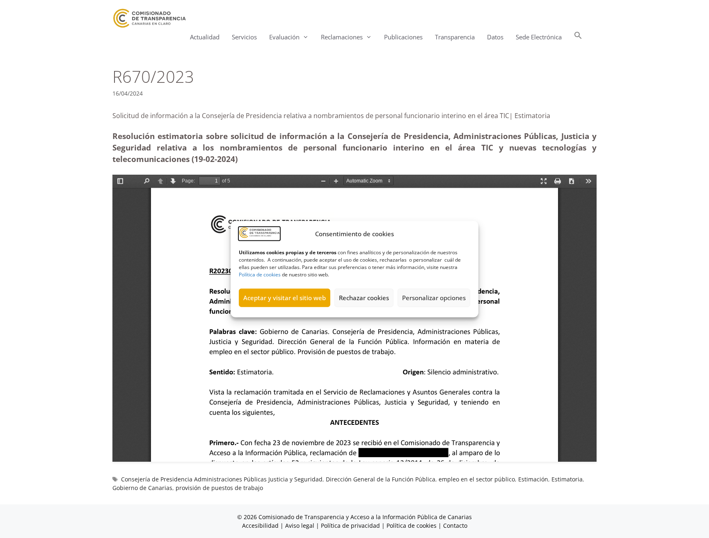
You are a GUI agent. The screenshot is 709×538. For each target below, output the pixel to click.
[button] (578, 37)
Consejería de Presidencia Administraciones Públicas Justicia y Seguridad (221, 479)
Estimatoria (567, 479)
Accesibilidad (261, 525)
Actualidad (205, 37)
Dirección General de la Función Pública (380, 479)
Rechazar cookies (364, 298)
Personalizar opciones (434, 298)
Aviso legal (299, 525)
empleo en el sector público (477, 479)
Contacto (455, 525)
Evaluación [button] (284, 37)
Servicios (244, 37)
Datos (495, 37)
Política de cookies (260, 274)
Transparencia (455, 37)
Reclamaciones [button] (342, 37)
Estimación (533, 479)
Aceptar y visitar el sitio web (284, 298)
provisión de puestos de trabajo (219, 488)
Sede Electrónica (539, 37)
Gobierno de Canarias (142, 488)
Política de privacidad (350, 525)
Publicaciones (403, 37)
